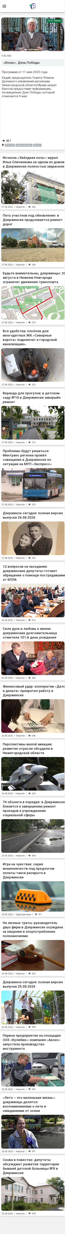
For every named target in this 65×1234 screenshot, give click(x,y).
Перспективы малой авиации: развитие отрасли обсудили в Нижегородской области (28, 748)
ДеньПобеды (24, 145)
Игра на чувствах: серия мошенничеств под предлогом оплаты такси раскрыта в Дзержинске (28, 870)
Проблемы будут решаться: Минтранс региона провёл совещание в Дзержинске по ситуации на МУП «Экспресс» (27, 457)
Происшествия (23, 914)
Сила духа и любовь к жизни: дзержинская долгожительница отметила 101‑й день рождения (30, 633)
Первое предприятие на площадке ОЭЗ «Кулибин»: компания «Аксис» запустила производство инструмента (32, 1042)
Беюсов (9, 145)
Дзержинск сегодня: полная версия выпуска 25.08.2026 (33, 984)
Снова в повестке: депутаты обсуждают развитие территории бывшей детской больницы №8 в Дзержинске (31, 1166)
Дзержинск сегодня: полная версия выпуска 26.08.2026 (33, 515)
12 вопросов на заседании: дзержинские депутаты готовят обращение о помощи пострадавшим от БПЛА (34, 573)
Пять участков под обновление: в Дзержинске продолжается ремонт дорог (33, 219)
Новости (20, 207)
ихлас (37, 145)
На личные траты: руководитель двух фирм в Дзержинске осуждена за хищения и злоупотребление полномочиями (33, 929)
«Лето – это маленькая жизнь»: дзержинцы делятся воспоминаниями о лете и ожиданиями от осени (29, 1104)
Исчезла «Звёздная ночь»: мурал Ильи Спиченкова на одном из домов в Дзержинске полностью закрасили (33, 162)
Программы (55, 21)
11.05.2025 (6, 55)
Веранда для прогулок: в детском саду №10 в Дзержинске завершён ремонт (32, 397)
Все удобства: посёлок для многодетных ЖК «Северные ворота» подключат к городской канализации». (30, 337)
